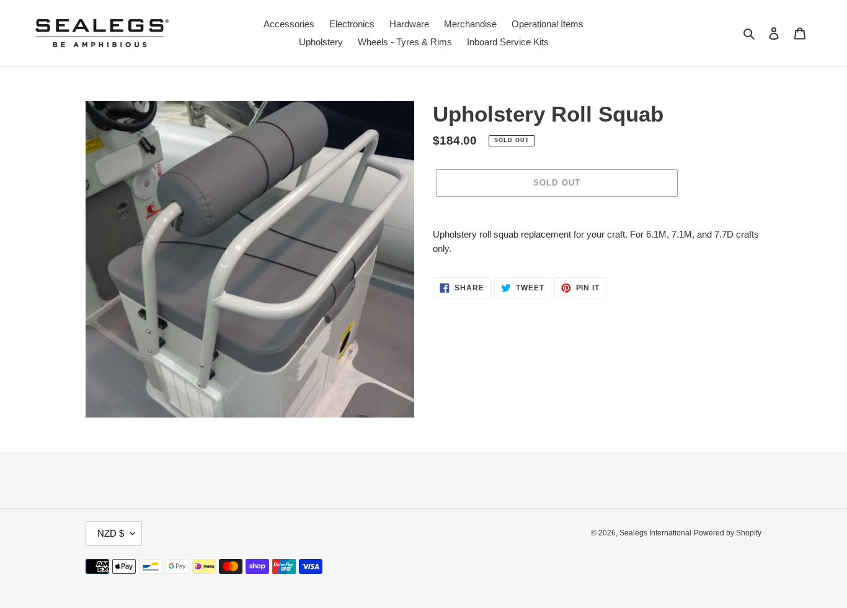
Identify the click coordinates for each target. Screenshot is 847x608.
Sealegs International (655, 533)
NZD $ (110, 533)
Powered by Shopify (727, 533)
